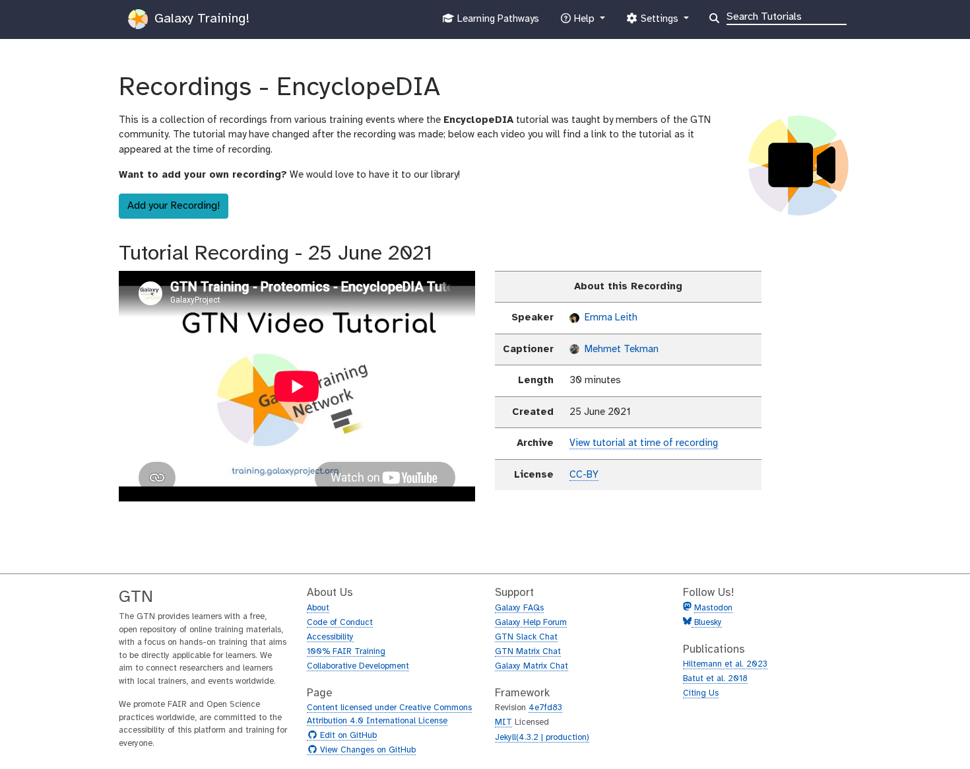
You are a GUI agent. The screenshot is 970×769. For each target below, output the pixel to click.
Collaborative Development (358, 666)
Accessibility (330, 637)
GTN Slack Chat (526, 637)
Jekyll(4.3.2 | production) (542, 737)
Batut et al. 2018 (715, 679)
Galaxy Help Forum (531, 622)
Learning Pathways (496, 22)
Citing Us (701, 693)
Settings (659, 22)
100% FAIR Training (346, 651)
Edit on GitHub (347, 736)
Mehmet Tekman (620, 349)
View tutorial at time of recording (643, 443)
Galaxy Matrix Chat (531, 666)
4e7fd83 (545, 708)
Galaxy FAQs (519, 608)
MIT (503, 722)
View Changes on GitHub (366, 750)
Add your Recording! (173, 205)
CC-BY (583, 475)
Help (584, 22)
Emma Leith (609, 317)
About (318, 608)
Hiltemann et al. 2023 (725, 664)
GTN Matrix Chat (528, 651)
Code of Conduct (340, 622)
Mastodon (713, 608)
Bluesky (707, 622)
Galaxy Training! (199, 19)
